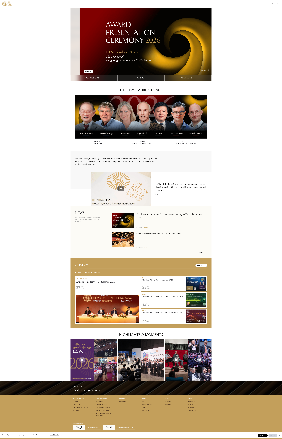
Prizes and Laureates (101, 398)
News (143, 401)
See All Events (200, 265)
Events (167, 398)
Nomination (141, 78)
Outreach (168, 404)
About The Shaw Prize (78, 398)
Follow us (80, 386)
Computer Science (101, 404)
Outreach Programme (78, 423)
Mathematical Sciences (102, 410)
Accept (261, 435)
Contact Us (191, 401)
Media (144, 398)
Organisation (76, 404)
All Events (168, 401)
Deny (271, 435)
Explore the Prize (159, 194)
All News (201, 252)
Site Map (191, 404)
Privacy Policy (192, 407)
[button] (121, 189)
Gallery (144, 407)
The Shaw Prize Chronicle (80, 407)
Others (190, 398)
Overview (75, 401)
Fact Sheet (76, 410)
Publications (145, 410)
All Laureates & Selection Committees (103, 414)
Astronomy (99, 401)
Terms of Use (192, 410)
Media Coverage (147, 404)
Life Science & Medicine (103, 407)
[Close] (279, 435)
